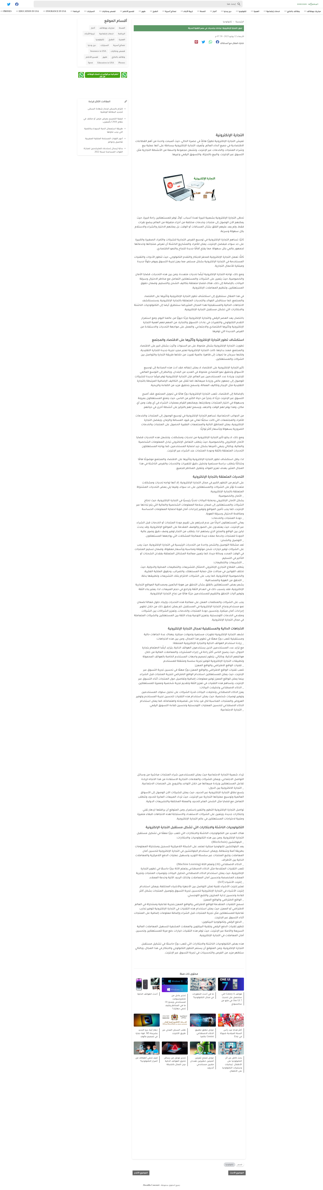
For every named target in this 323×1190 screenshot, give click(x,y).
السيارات (104, 45)
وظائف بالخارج (118, 57)
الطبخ (111, 39)
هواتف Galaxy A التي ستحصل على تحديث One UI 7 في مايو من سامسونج (231, 999)
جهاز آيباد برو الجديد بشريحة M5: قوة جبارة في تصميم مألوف (147, 1033)
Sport (90, 62)
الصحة (122, 28)
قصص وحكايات (118, 51)
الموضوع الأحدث (237, 1173)
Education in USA (105, 62)
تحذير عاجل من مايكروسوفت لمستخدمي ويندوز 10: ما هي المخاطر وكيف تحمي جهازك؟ (175, 1002)
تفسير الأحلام (92, 57)
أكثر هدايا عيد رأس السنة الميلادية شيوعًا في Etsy (231, 1033)
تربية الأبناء (90, 33)
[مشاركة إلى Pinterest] (195, 42)
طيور (105, 57)
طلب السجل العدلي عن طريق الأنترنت (174, 1031)
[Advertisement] (187, 78)
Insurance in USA (98, 51)
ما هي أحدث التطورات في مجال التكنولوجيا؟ (203, 996)
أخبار (93, 28)
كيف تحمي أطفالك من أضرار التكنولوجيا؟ (146, 1059)
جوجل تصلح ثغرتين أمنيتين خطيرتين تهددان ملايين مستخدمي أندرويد (202, 1063)
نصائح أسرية (119, 45)
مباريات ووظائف (106, 28)
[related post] (231, 984)
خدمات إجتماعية (106, 33)
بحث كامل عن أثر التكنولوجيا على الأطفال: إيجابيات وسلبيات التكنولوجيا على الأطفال (232, 1064)
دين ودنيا (92, 45)
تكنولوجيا (229, 1164)
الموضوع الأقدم (141, 1173)
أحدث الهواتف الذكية (147, 994)
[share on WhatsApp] (209, 42)
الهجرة (122, 39)
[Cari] (2, 5)
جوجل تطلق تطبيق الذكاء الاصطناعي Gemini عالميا (204, 1033)
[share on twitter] (202, 42)
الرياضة (121, 33)
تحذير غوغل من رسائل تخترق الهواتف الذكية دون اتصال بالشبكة (175, 1061)
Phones (121, 62)
